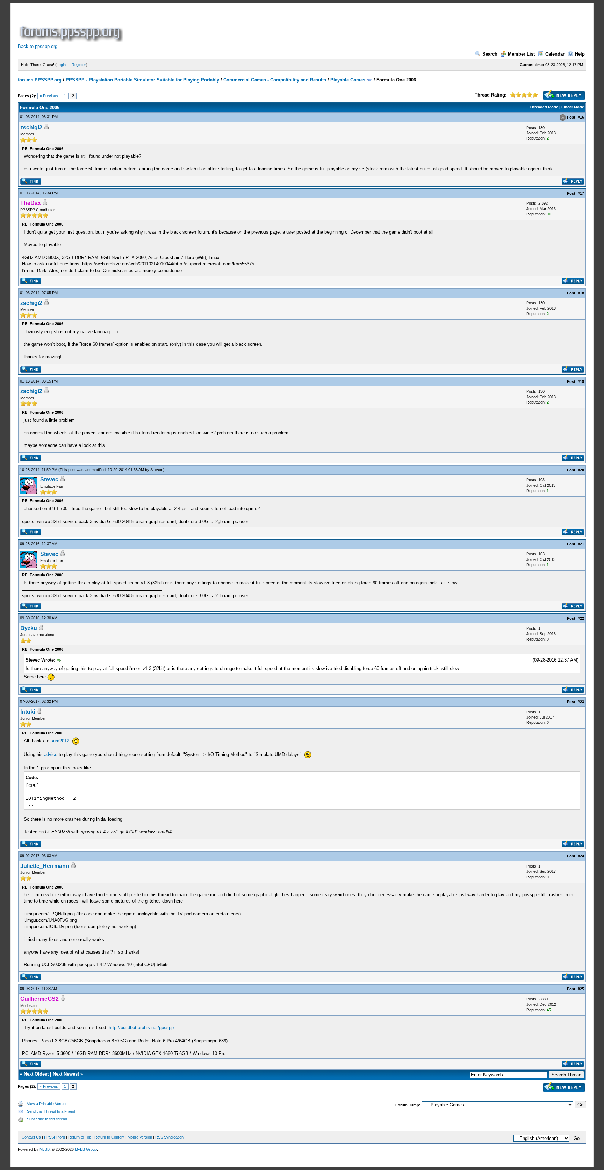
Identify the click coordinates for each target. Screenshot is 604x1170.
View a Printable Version (47, 1103)
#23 (581, 702)
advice (50, 754)
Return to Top (79, 1137)
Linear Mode (572, 107)
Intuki (27, 712)
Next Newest (66, 1074)
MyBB (44, 1149)
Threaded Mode (544, 107)
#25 (581, 989)
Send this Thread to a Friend (51, 1111)
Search (489, 54)
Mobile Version (140, 1137)
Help (580, 54)
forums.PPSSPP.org (40, 80)
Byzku (28, 628)
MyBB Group (86, 1149)
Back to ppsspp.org (37, 46)
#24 (581, 856)
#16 (581, 117)
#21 (581, 544)
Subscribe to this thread (47, 1119)
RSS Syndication (169, 1137)
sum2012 (60, 740)
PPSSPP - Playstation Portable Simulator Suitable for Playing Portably (142, 80)
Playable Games (347, 80)
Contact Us (31, 1137)
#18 (581, 293)
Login (61, 65)
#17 (581, 193)
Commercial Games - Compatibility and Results (274, 80)
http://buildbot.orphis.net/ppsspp (141, 1027)
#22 (581, 618)
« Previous (49, 96)
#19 (581, 381)
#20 (581, 470)
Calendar (555, 54)
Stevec (156, 470)
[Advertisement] (251, 26)
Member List (521, 54)
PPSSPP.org (54, 1137)
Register (79, 65)
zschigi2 (31, 127)
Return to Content (109, 1137)
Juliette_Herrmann (44, 866)
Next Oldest (36, 1074)
